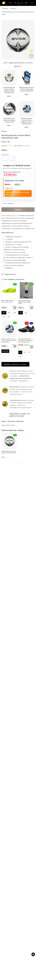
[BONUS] (19, 3)
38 (20, 356)
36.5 (14, 312)
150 (21, 312)
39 (8, 316)
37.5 (4, 316)
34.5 (4, 312)
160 (26, 312)
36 (24, 352)
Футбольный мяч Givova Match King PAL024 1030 (18, 13)
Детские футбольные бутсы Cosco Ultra (7, 301)
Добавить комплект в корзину (15, 364)
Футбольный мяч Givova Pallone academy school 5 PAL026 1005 (9, 340)
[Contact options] (33, 954)
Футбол (13, 8)
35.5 (9, 312)
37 (29, 352)
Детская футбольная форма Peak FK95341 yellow (24, 302)
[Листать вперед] (20, 463)
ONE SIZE (5, 351)
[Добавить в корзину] (14, 307)
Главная (5, 8)
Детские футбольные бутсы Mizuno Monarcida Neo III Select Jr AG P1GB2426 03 (25, 340)
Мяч (8, 142)
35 (20, 352)
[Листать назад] (16, 463)
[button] (32, 3)
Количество (5, 155)
